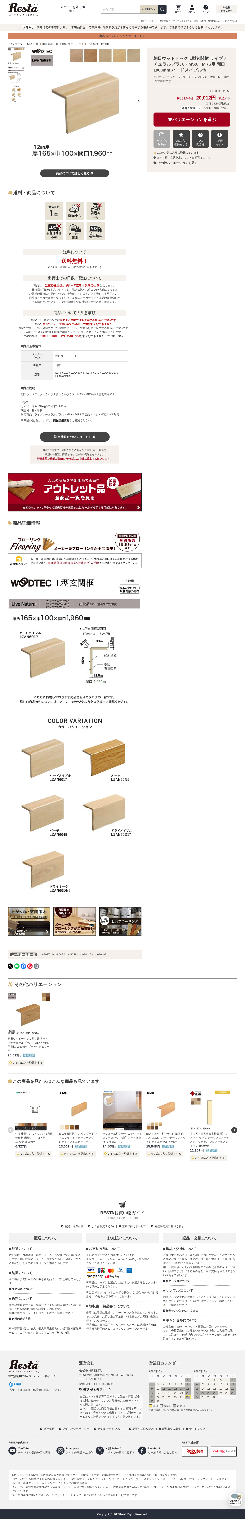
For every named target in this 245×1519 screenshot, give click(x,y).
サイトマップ (197, 1428)
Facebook (154, 1448)
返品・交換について (178, 1280)
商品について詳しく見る (73, 173)
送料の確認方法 (21, 1318)
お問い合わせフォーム (96, 1389)
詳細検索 (147, 8)
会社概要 (48, 1428)
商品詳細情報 (61, 420)
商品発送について (22, 1288)
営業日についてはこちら (75, 436)
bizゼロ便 (63, 1332)
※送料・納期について (216, 107)
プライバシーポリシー (75, 1428)
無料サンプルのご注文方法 (182, 1310)
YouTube (23, 1448)
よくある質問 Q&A (102, 1226)
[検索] (162, 9)
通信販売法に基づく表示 (169, 1226)
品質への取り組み (143, 1428)
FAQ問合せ (200, 142)
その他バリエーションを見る (178, 162)
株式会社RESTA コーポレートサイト (30, 1376)
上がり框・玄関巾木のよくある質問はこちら (183, 157)
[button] (72, 9)
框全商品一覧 (50, 43)
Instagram (72, 1448)
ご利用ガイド (220, 142)
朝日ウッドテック (73, 43)
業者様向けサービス (134, 1226)
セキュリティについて (110, 1428)
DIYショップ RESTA (20, 43)
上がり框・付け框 (98, 43)
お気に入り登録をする (181, 142)
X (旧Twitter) (113, 1448)
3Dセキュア (101, 1296)
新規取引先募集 (171, 1428)
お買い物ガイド (74, 1226)
